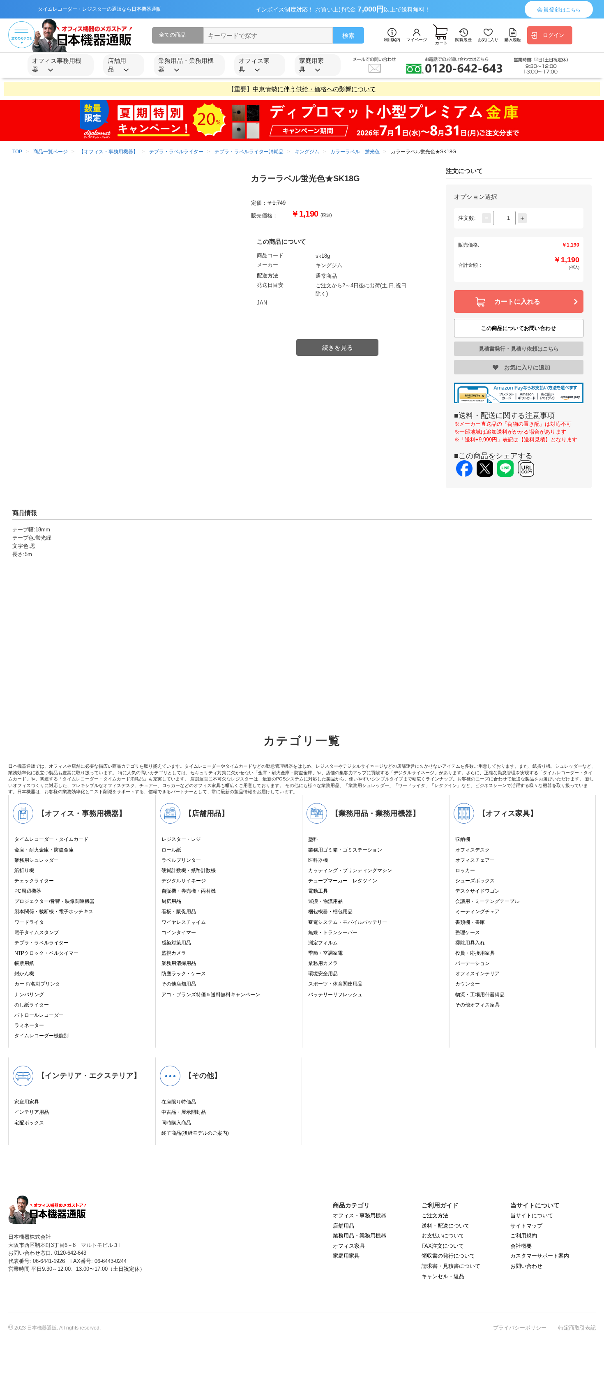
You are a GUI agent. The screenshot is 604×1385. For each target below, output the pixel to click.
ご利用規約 (523, 1236)
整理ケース (467, 932)
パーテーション (472, 963)
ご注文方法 (435, 1215)
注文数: (467, 218)
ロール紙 (171, 850)
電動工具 (318, 891)
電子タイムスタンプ (36, 932)
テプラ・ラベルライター (41, 943)
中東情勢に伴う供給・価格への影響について (314, 88)
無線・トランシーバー (332, 932)
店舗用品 (343, 1226)
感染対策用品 (176, 943)
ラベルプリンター (181, 860)
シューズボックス (475, 881)
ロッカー (465, 870)
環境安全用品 (323, 973)
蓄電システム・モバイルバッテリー (347, 922)
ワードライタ (29, 922)
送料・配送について (446, 1226)
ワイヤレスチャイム (183, 922)
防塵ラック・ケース (183, 973)
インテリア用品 (31, 1112)
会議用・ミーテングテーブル (487, 901)
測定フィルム (323, 943)
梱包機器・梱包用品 (330, 911)
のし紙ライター (31, 1005)
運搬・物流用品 (325, 901)
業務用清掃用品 (178, 963)
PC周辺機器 (27, 891)
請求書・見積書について (451, 1266)
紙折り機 (24, 870)
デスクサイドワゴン (477, 891)
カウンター (467, 984)
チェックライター (34, 881)
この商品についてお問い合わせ (518, 328)
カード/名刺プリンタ (37, 984)
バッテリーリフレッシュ (335, 994)
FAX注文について (443, 1246)
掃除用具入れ (470, 943)
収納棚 (462, 839)
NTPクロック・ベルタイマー (46, 953)
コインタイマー (178, 932)
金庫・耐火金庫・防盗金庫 (44, 850)
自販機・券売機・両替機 (188, 891)
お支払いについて (443, 1236)
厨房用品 (171, 901)
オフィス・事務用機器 (359, 1215)
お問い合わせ (526, 1266)
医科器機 (318, 860)
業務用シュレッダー (36, 860)
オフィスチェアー (475, 860)
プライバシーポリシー (519, 1328)
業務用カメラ (323, 963)
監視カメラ (173, 953)
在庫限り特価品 (178, 1102)
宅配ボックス (29, 1123)
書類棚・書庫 (470, 922)
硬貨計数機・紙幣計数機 (188, 870)
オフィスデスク (472, 850)
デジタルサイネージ (183, 881)
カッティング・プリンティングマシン (350, 870)
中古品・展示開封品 (183, 1112)
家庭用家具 (26, 1102)
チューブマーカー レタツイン (342, 881)
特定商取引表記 (577, 1328)
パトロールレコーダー (39, 1015)
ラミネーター (29, 1025)
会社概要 (521, 1246)
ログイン (553, 35)
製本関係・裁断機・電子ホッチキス (53, 911)
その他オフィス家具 (477, 1005)
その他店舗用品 (178, 984)
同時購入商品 (176, 1123)
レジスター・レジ (181, 839)
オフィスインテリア (477, 973)
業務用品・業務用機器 (359, 1236)
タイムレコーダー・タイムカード (51, 839)
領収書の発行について (448, 1256)
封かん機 (24, 973)
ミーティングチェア (477, 911)
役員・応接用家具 (475, 953)
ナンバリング (29, 994)
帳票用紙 (24, 963)
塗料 (313, 839)
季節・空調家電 (325, 953)
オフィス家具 (349, 1246)
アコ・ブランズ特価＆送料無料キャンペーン (210, 994)
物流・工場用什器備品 (480, 994)
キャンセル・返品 (443, 1276)
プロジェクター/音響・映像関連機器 (54, 901)
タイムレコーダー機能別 (41, 1036)
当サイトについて (531, 1215)
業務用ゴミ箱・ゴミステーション (345, 850)
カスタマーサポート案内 (539, 1256)
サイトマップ (526, 1226)
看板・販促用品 (178, 911)
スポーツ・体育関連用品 (335, 984)
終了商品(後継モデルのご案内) (195, 1133)
